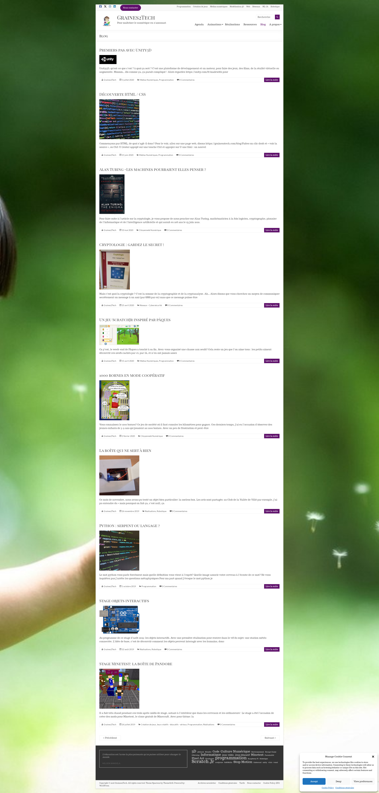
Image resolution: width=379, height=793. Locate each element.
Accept (314, 781)
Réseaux (256, 6)
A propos (274, 24)
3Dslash (200, 752)
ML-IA (265, 6)
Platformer (209, 759)
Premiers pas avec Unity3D (125, 50)
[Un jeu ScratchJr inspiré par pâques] (128, 335)
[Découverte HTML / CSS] (128, 119)
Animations (214, 24)
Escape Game (270, 752)
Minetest (257, 754)
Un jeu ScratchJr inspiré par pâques (135, 319)
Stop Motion (242, 761)
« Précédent (110, 737)
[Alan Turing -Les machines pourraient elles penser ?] (128, 194)
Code (216, 751)
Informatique (211, 754)
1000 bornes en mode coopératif (132, 375)
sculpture (219, 762)
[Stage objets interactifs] (128, 620)
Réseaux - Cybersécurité (151, 305)
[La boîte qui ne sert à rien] (128, 475)
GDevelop (196, 755)
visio (270, 762)
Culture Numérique (235, 751)
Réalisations (232, 24)
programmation (231, 757)
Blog (263, 24)
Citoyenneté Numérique (150, 230)
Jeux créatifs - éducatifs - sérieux (172, 724)
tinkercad (257, 762)
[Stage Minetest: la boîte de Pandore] (128, 689)
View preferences (363, 781)
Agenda (199, 24)
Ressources (250, 24)
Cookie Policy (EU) (271, 783)
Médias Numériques (149, 80)
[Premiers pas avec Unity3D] (128, 59)
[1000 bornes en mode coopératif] (128, 400)
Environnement (257, 752)
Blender (208, 752)
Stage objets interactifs (124, 600)
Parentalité (269, 755)
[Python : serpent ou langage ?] (128, 551)
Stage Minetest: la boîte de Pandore (135, 663)
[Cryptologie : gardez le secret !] (128, 269)
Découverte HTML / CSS (122, 94)
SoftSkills (228, 762)
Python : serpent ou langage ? (129, 525)
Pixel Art (198, 758)
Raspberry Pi (253, 759)
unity (265, 762)
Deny (338, 781)
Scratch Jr (203, 761)
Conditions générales (344, 788)
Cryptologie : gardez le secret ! (131, 244)
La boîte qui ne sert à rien (125, 450)
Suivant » (270, 737)
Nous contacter (130, 8)
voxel (275, 762)
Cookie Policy (328, 788)
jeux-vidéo (228, 755)
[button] (373, 756)
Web (248, 6)
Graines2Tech (136, 17)
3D (194, 751)
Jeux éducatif (242, 755)
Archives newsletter (207, 783)
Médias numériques (218, 6)
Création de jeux (200, 6)
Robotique (275, 6)
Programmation (184, 6)
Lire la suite (272, 80)
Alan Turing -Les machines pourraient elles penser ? (152, 169)
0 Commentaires (187, 80)
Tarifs (242, 783)
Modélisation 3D (237, 6)
